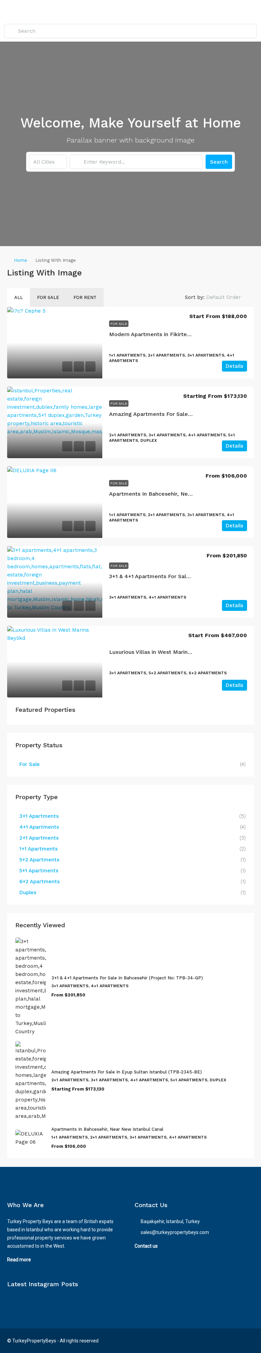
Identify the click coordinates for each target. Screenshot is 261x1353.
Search (219, 162)
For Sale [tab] (48, 297)
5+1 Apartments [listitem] (38, 871)
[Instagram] (236, 1340)
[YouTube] (248, 1340)
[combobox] (48, 162)
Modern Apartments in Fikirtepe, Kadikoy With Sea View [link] (183, 334)
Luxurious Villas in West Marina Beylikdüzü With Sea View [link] (185, 652)
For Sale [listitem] (29, 764)
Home (20, 260)
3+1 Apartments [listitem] (39, 816)
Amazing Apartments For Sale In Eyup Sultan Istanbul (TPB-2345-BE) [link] (126, 1071)
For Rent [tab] (85, 297)
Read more (19, 1259)
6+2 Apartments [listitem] (39, 881)
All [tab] (18, 297)
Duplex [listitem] (27, 892)
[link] (54, 342)
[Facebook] (224, 1340)
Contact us (146, 1246)
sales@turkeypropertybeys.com (175, 1232)
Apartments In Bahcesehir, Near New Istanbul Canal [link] (177, 494)
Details (234, 366)
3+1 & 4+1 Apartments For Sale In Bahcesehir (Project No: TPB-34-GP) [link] (127, 977)
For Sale (118, 324)
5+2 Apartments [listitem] (39, 860)
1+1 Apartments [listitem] (38, 849)
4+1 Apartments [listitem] (39, 827)
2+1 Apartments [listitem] (39, 838)
